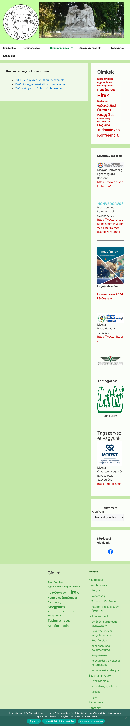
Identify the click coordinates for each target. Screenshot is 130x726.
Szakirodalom (100, 681)
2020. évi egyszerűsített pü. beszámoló (39, 84)
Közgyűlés (105, 115)
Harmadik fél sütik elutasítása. (59, 721)
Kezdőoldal (9, 47)
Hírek (103, 95)
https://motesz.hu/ (109, 483)
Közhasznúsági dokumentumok (104, 120)
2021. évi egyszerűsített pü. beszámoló (39, 88)
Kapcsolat (9, 55)
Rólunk (95, 590)
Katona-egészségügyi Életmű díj (106, 105)
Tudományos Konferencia (108, 132)
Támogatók (117, 47)
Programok (104, 125)
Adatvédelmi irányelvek (91, 721)
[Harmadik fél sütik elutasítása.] (126, 717)
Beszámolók (105, 78)
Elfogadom (33, 721)
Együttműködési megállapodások (105, 84)
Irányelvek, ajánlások (104, 686)
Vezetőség (98, 596)
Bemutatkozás (31, 47)
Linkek (95, 691)
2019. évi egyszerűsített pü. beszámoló (39, 80)
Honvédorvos (106, 89)
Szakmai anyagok (90, 47)
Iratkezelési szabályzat (105, 670)
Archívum (98, 511)
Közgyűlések (99, 655)
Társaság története (103, 601)
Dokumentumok (59, 47)
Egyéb (95, 697)
